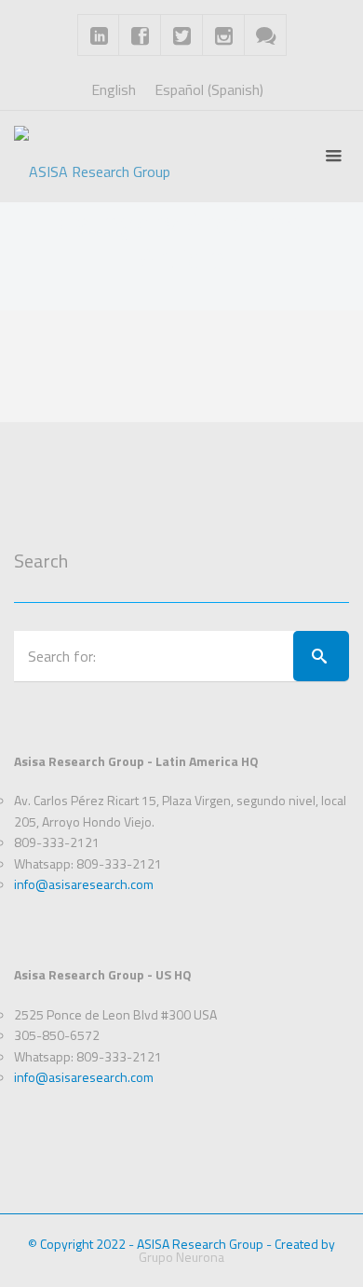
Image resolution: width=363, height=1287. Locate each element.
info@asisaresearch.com (84, 884)
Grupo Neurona (181, 1256)
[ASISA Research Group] (92, 156)
